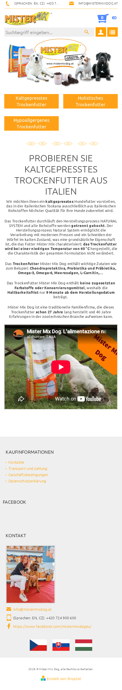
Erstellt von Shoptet (64, 678)
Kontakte (16, 462)
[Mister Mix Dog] (28, 18)
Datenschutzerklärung (27, 480)
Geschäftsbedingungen (28, 474)
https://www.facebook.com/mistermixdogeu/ (52, 626)
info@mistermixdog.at (32, 609)
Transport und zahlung (28, 468)
